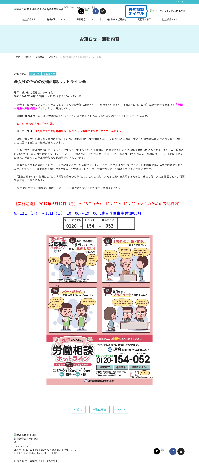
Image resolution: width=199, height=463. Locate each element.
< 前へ (78, 409)
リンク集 (179, 1)
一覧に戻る (99, 409)
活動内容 (53, 56)
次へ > (121, 409)
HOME (17, 56)
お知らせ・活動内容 (34, 56)
